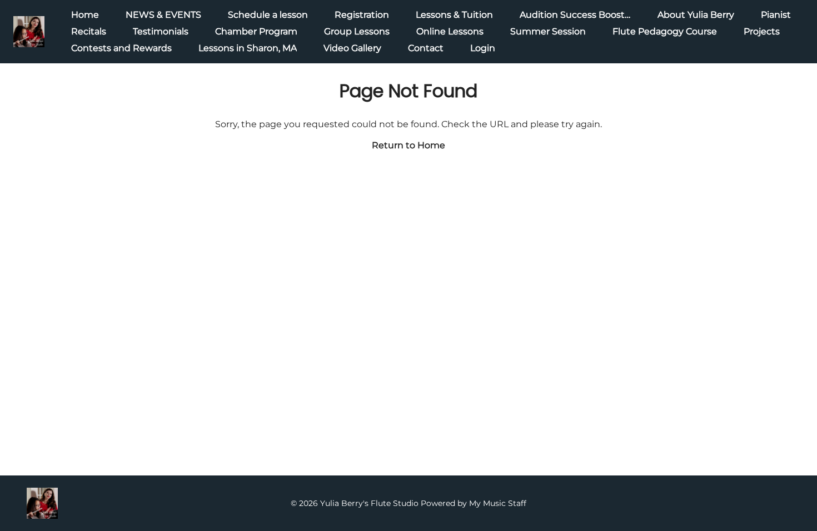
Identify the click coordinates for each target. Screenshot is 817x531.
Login (482, 48)
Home (85, 14)
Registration (362, 14)
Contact (426, 48)
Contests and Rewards (121, 48)
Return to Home (408, 145)
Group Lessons (357, 31)
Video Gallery (352, 48)
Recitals (88, 31)
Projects (762, 31)
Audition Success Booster (577, 14)
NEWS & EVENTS (163, 14)
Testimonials (160, 31)
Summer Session (548, 31)
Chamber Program (256, 31)
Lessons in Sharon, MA (247, 48)
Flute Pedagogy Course (664, 31)
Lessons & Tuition (454, 14)
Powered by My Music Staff (473, 503)
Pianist (776, 14)
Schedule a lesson (268, 14)
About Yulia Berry (695, 14)
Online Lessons (450, 31)
